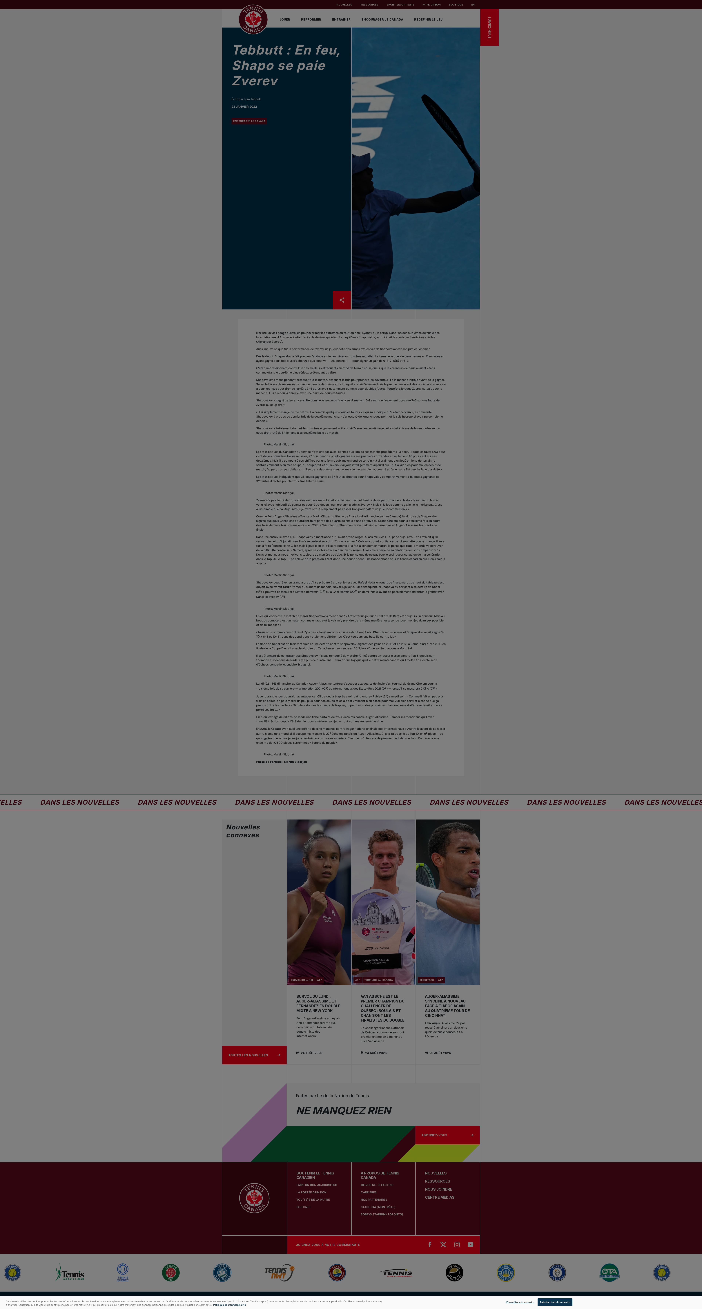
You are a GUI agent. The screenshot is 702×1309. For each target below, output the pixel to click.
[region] (351, 1302)
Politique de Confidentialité (229, 1305)
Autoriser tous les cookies (555, 1302)
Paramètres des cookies (520, 1302)
